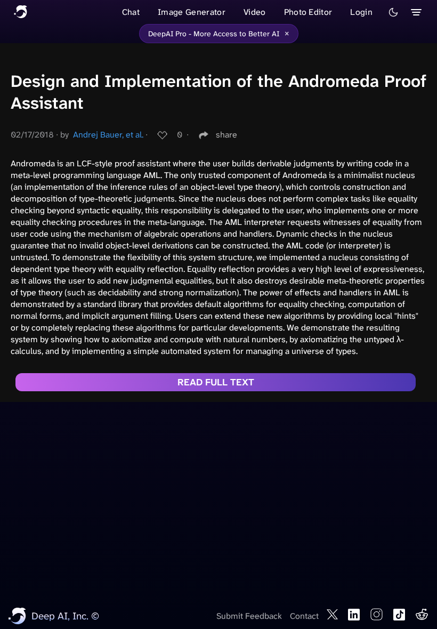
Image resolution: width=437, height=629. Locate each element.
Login (361, 12)
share (226, 134)
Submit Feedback (249, 616)
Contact (304, 616)
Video (255, 12)
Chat (131, 12)
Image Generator (191, 12)
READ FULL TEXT (215, 382)
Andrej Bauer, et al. (108, 134)
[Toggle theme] (393, 12)
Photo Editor (308, 12)
